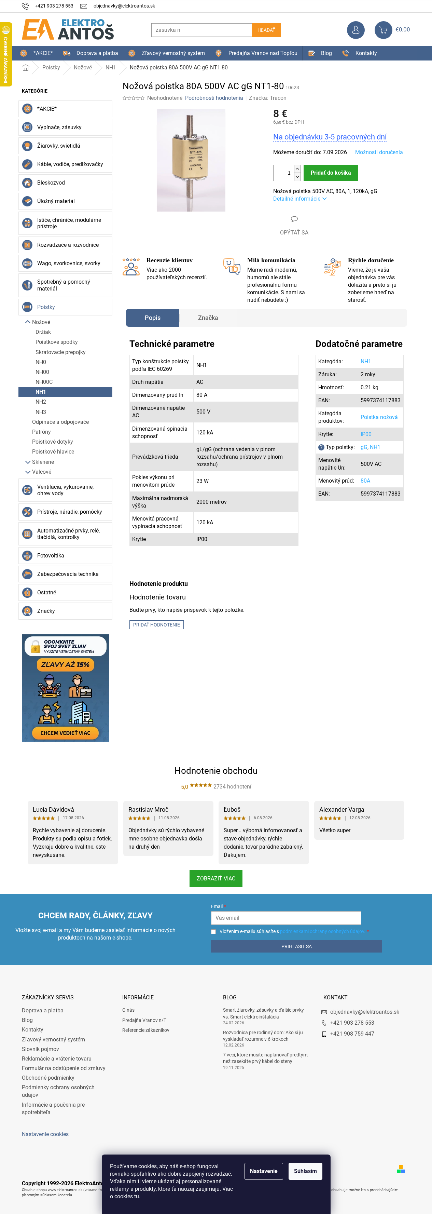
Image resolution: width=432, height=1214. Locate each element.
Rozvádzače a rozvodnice (68, 245)
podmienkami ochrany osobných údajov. (322, 931)
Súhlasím (305, 1171)
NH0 (41, 362)
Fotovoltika (50, 555)
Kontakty (32, 1029)
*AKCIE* (47, 109)
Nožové (41, 322)
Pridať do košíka (331, 173)
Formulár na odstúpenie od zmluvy (64, 1068)
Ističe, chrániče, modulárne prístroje (69, 223)
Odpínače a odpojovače (60, 422)
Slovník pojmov (40, 1049)
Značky (46, 611)
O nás (128, 1010)
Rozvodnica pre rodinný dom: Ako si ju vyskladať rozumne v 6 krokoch (263, 1036)
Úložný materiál (56, 201)
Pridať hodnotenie (156, 625)
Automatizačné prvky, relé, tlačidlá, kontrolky (68, 533)
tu (136, 1196)
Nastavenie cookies (45, 1134)
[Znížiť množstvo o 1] (297, 177)
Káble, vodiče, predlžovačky (70, 164)
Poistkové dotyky (52, 442)
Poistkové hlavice (53, 451)
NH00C (44, 382)
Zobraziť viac (216, 878)
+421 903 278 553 (352, 1023)
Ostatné (46, 592)
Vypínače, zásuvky (59, 127)
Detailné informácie (296, 198)
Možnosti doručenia (379, 152)
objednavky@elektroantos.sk (364, 1012)
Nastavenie (264, 1171)
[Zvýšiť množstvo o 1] (297, 169)
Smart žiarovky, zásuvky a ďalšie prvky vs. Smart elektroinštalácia (263, 1013)
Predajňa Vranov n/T (144, 1020)
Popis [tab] (153, 317)
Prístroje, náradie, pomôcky (69, 512)
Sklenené (43, 462)
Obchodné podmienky (48, 1078)
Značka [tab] (208, 317)
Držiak (43, 332)
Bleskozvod (51, 182)
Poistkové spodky (57, 342)
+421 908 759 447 (352, 1033)
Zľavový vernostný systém (53, 1039)
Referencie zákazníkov (145, 1030)
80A (365, 480)
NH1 (41, 392)
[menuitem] (36, 53)
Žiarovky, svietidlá (58, 146)
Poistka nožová (379, 417)
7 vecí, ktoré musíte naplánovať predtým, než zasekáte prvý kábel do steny (265, 1058)
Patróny (41, 432)
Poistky (46, 307)
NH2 (41, 402)
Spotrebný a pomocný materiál (63, 285)
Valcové (41, 472)
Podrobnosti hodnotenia (214, 98)
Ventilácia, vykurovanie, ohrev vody (65, 490)
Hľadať (266, 30)
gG (364, 447)
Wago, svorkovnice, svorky (68, 263)
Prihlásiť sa (296, 946)
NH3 (41, 412)
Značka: (268, 98)
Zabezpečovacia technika (68, 574)
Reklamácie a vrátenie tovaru (57, 1058)
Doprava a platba (43, 1010)
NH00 (42, 372)
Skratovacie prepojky (61, 352)
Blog (27, 1020)
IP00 (366, 434)
